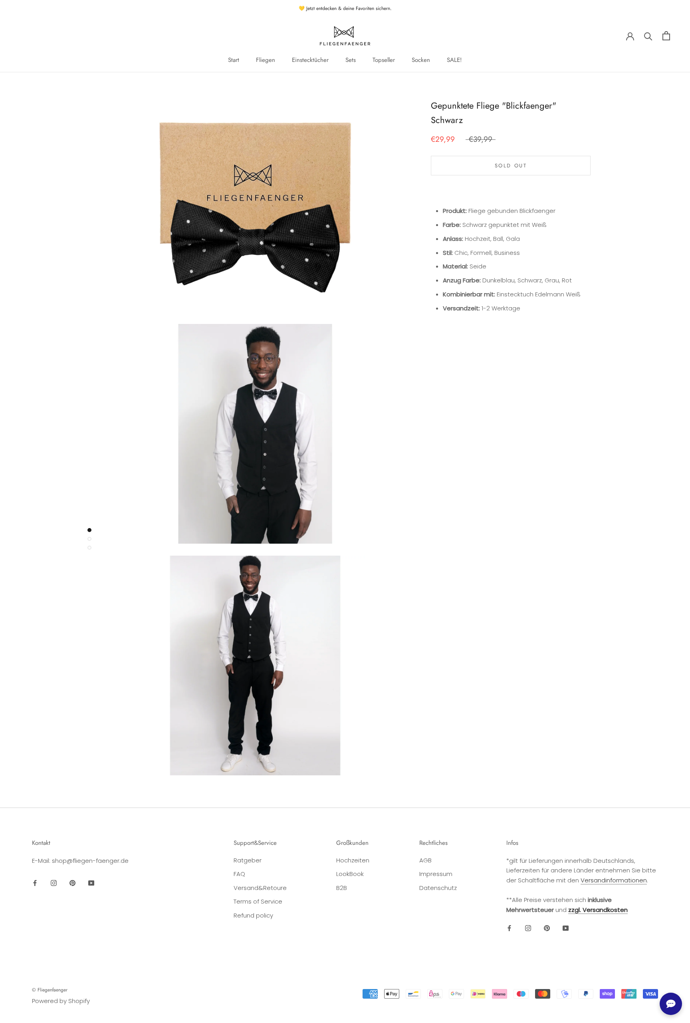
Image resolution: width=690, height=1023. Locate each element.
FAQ (239, 874)
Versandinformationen (614, 880)
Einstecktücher (310, 60)
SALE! (454, 60)
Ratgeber (248, 860)
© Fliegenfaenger (49, 989)
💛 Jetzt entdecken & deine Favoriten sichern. (345, 8)
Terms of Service (258, 901)
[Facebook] (35, 883)
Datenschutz (438, 888)
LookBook (350, 874)
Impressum (435, 874)
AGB (425, 860)
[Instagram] (54, 883)
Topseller (384, 60)
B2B (341, 888)
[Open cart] (666, 35)
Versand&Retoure (260, 888)
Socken (421, 60)
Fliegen (265, 60)
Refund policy (253, 915)
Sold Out (511, 165)
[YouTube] (91, 883)
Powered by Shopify (61, 1001)
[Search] (648, 36)
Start (233, 60)
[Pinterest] (72, 883)
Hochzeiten (352, 860)
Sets (350, 60)
